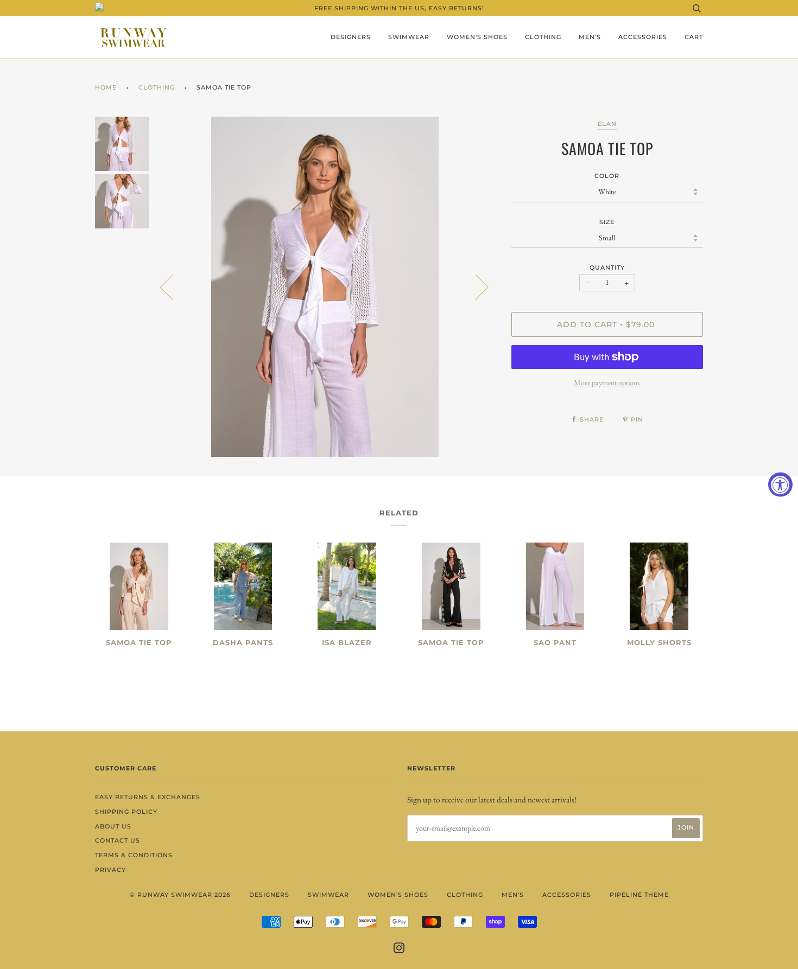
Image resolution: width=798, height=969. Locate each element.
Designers (351, 37)
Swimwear (408, 37)
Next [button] (475, 286)
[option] (325, 287)
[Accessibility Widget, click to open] (780, 485)
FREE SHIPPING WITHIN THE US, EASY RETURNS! (399, 8)
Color (606, 176)
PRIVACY (110, 870)
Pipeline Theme (639, 894)
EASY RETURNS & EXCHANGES (147, 797)
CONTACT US (117, 840)
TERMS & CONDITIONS (134, 855)
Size (607, 222)
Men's (590, 37)
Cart (694, 37)
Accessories (642, 37)
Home (106, 87)
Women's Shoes (477, 37)
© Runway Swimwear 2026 (180, 894)
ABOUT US (113, 826)
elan (607, 123)
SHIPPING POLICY (126, 811)
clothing (156, 87)
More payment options (607, 382)
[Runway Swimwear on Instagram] (399, 950)
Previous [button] (173, 286)
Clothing (543, 37)
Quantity (607, 267)
